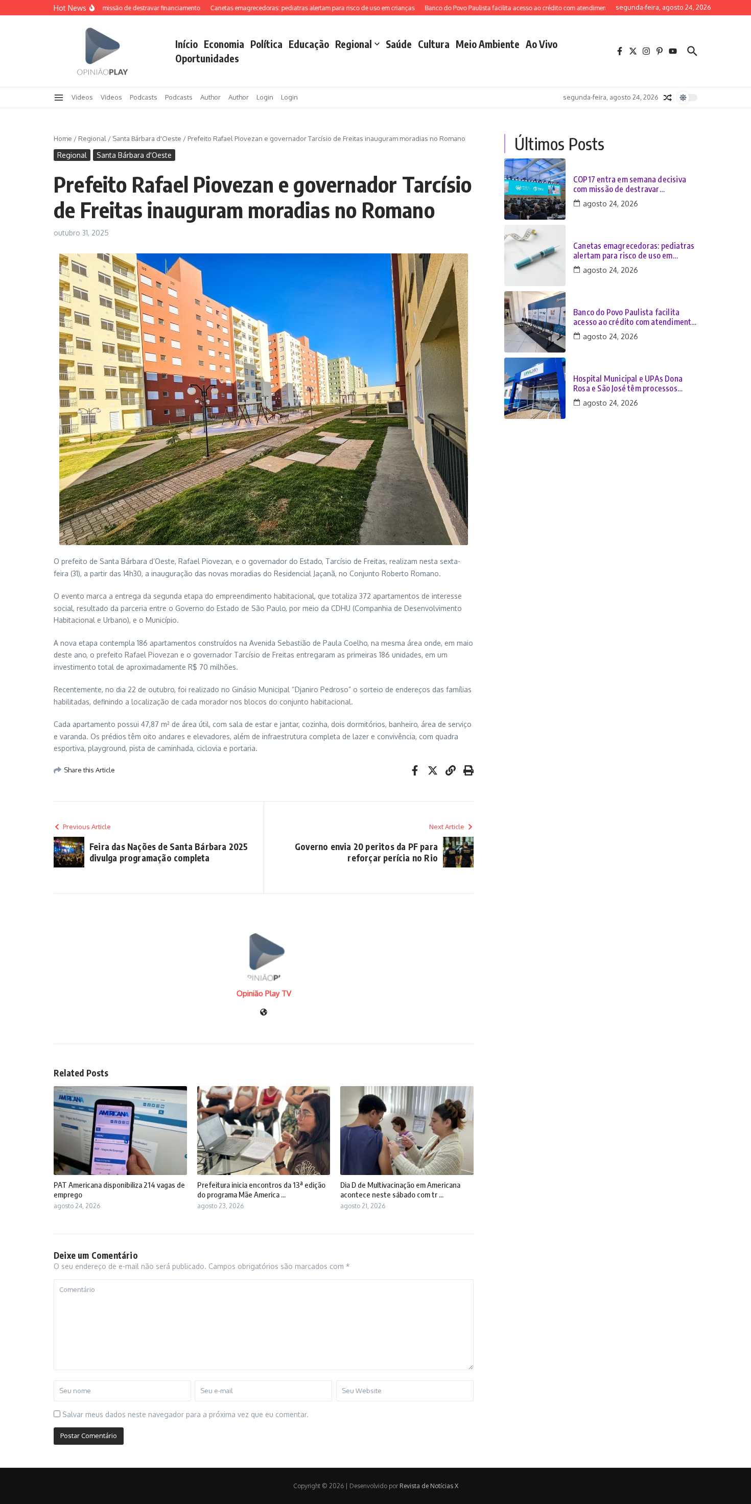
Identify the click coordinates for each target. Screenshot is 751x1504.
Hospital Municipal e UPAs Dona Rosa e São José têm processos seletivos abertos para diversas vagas (628, 383)
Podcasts (143, 97)
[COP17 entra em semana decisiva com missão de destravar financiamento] (535, 189)
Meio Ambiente (488, 44)
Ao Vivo (541, 44)
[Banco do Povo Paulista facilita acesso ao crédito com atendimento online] (535, 322)
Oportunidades (207, 58)
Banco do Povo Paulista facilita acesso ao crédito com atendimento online (634, 317)
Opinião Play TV (264, 993)
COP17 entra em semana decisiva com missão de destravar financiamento (629, 184)
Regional (353, 44)
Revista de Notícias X (429, 1486)
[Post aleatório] (668, 97)
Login (264, 97)
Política (266, 44)
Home (63, 138)
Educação (309, 44)
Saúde (399, 44)
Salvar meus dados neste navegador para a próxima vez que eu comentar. (185, 1414)
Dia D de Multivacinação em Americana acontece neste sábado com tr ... (400, 1190)
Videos (82, 97)
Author (210, 97)
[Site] (263, 1012)
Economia (224, 44)
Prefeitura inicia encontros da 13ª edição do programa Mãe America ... (261, 1190)
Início (186, 44)
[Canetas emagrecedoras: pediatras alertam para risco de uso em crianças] (535, 255)
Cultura (434, 44)
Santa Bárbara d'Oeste (146, 138)
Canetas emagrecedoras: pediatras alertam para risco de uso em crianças (633, 251)
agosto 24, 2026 (610, 203)
